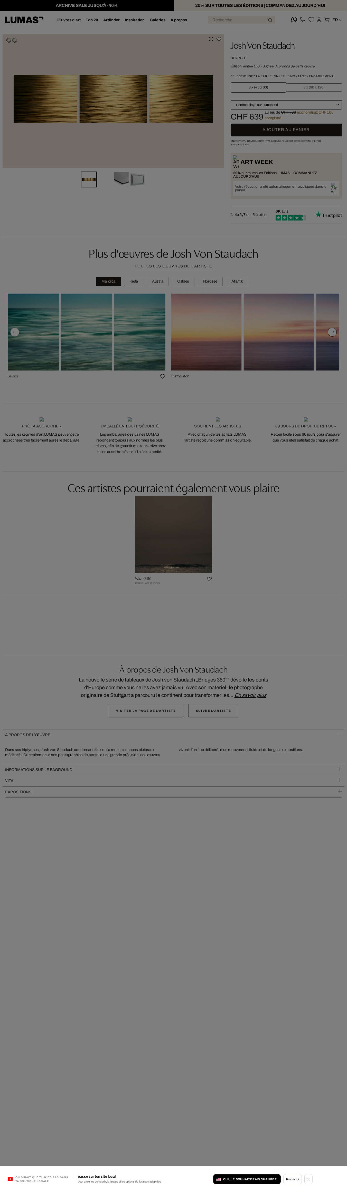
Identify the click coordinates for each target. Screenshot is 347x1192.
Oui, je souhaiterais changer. (250, 1179)
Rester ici (292, 1179)
